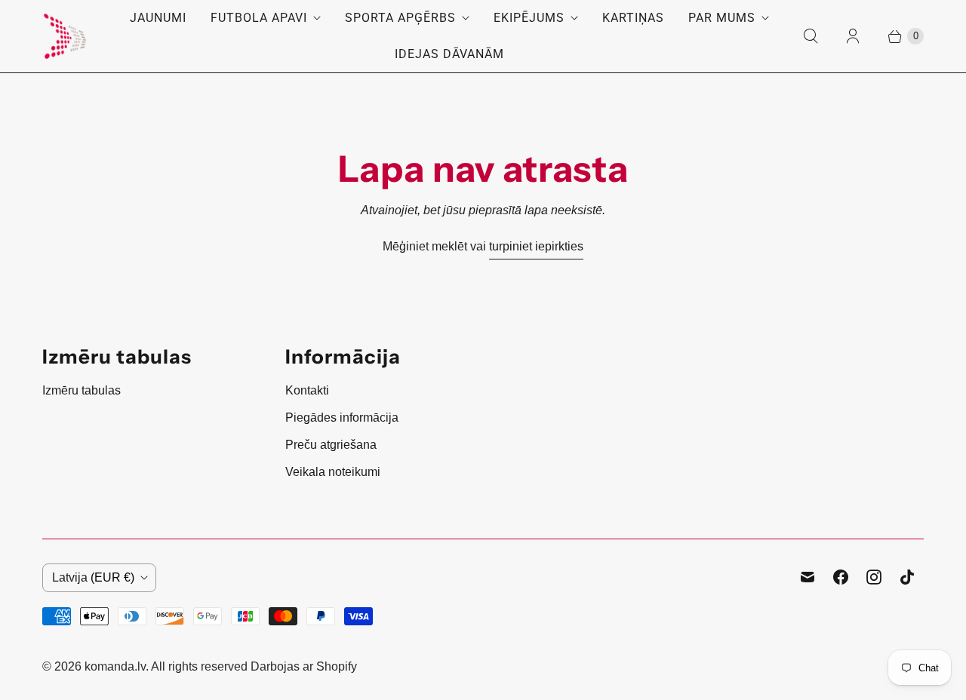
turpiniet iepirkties (536, 246)
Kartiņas (633, 18)
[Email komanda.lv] (807, 577)
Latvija (93, 577)
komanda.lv (115, 666)
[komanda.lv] (65, 36)
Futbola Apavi (259, 18)
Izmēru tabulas (81, 390)
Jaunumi (158, 18)
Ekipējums (529, 18)
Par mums (721, 18)
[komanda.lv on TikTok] (907, 577)
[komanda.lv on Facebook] (840, 577)
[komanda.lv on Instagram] (874, 577)
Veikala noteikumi (332, 471)
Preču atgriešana (331, 444)
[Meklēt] (810, 36)
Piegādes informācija (341, 417)
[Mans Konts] (853, 36)
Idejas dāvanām (449, 54)
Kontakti (307, 390)
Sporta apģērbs (400, 18)
